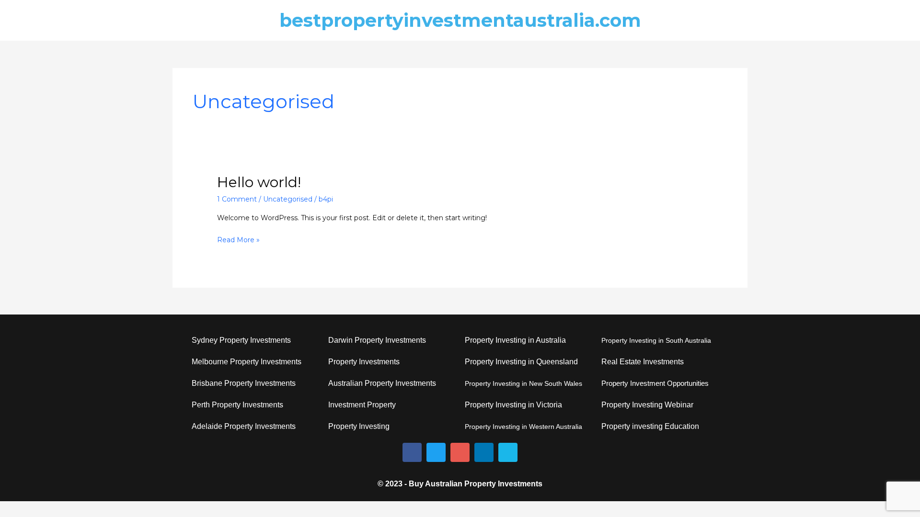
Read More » (238, 239)
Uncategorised (287, 199)
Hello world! (259, 182)
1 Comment (237, 199)
